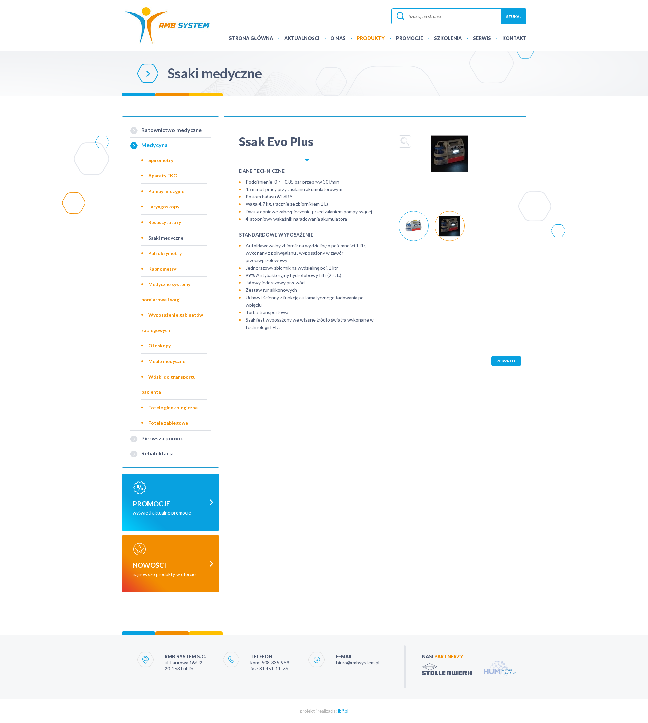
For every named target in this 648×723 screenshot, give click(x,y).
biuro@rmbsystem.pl (357, 662)
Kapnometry (162, 269)
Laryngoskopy (163, 207)
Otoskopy (159, 346)
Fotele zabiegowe (168, 423)
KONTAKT (514, 38)
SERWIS (482, 38)
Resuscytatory (164, 222)
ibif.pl (343, 711)
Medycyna (154, 145)
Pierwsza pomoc (162, 438)
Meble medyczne (166, 361)
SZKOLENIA (448, 38)
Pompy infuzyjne (166, 191)
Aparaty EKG (162, 175)
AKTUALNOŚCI (301, 38)
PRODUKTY (371, 38)
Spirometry (160, 160)
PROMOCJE (409, 38)
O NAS (338, 38)
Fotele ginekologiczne (173, 407)
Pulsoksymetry (165, 253)
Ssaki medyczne (165, 238)
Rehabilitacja (157, 453)
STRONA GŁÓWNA (251, 38)
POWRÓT (506, 360)
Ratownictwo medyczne (171, 130)
